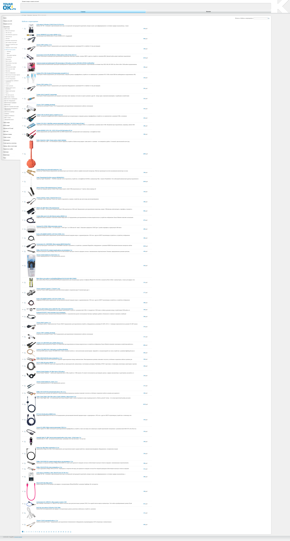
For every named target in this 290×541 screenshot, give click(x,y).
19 (61, 531)
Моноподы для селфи (10, 68)
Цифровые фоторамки (10, 90)
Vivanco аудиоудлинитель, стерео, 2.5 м (46, 381)
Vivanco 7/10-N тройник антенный (45, 104)
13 (46, 531)
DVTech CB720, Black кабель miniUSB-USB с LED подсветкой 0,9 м (54, 308)
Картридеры (8, 59)
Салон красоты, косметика (9, 143)
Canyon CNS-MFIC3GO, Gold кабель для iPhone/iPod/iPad (52, 349)
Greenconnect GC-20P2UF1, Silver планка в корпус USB (51, 502)
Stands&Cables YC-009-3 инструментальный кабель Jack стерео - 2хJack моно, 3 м (58, 437)
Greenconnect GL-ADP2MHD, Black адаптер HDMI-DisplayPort (53, 244)
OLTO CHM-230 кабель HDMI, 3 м (45, 362)
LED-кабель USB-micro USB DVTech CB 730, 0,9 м (50, 24)
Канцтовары (6, 154)
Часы (4, 157)
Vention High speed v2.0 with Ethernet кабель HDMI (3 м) (51, 216)
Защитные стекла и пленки (11, 47)
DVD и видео (6, 125)
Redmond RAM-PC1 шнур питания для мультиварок (50, 312)
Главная (83, 11)
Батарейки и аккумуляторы (11, 40)
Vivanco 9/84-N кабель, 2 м (43, 322)
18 (58, 531)
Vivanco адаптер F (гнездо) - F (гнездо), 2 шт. (48, 288)
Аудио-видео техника (9, 96)
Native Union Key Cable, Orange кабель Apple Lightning (51, 140)
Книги (4, 18)
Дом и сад (5, 131)
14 (48, 531)
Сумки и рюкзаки (9, 85)
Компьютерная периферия (10, 102)
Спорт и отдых (7, 137)
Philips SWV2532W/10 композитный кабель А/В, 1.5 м (51, 391)
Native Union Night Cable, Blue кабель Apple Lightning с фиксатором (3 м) (56, 396)
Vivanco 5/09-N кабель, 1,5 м (44, 44)
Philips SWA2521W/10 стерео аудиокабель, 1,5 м (49, 358)
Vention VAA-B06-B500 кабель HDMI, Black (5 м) (49, 342)
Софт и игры (6, 122)
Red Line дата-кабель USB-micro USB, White (48, 507)
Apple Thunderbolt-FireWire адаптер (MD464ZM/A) (50, 177)
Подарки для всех (7, 23)
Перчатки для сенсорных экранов (13, 74)
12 (44, 531)
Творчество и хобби (8, 149)
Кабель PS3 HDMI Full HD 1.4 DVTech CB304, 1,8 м (50, 234)
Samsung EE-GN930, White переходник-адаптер (49, 226)
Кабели (8, 53)
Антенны (8, 38)
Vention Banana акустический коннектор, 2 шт (49, 169)
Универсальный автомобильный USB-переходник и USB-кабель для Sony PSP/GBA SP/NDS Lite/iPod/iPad (65, 63)
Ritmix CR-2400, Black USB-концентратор (47, 207)
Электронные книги (9, 119)
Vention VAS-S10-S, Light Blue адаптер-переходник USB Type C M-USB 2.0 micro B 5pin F (60, 123)
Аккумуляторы (9, 36)
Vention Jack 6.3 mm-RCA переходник (46, 94)
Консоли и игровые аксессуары (12, 106)
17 (56, 531)
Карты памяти (9, 61)
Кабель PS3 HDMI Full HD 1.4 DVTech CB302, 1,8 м (50, 298)
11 (41, 531)
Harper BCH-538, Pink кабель (44, 482)
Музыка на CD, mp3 (8, 128)
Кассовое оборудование (10, 100)
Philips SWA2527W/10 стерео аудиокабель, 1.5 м (49, 467)
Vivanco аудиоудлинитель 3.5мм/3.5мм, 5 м (47, 254)
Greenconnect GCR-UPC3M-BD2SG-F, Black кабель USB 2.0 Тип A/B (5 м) (56, 54)
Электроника (29, 15)
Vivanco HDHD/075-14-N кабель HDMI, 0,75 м (48, 34)
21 (65, 531)
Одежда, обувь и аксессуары (10, 146)
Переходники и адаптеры (11, 55)
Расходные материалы (10, 76)
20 (63, 531)
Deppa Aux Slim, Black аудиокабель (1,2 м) (47, 447)
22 (68, 531)
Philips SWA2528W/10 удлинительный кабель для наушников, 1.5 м (54, 461)
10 (39, 531)
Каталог (208, 11)
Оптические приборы (9, 111)
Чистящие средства (10, 94)
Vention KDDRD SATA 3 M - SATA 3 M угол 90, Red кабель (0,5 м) (54, 130)
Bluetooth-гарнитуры (10, 30)
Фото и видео (8, 117)
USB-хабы (9, 51)
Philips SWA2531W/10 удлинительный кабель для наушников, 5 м (54, 250)
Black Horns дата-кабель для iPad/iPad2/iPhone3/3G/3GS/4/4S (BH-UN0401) (56, 278)
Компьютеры (7, 104)
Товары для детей (7, 20)
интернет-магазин (18, 537)
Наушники (8, 70)
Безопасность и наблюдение (11, 98)
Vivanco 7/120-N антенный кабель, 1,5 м (47, 520)
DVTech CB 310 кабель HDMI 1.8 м (46, 414)
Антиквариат (6, 140)
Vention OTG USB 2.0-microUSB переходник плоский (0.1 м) (52, 73)
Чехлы (7, 92)
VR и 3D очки (8, 32)
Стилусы (7, 83)
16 (53, 531)
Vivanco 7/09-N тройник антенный (45, 332)
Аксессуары (35, 15)
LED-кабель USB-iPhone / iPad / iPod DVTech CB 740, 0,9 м (52, 472)
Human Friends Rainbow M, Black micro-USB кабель (50, 371)
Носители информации (10, 72)
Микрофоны (8, 65)
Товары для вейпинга (9, 115)
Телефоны (7, 113)
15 (51, 531)
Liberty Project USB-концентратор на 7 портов (49, 187)
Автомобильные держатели (11, 34)
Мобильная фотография (11, 67)
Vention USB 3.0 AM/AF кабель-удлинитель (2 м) (49, 114)
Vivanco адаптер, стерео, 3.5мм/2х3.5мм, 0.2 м (48, 197)
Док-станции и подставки (11, 42)
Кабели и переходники (10, 49)
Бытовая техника (7, 134)
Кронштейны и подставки (11, 63)
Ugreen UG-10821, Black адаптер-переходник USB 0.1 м (51, 427)
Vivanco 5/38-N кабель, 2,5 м (44, 84)
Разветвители (9, 57)
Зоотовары (6, 152)
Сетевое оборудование (10, 78)
